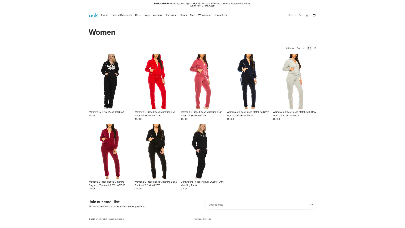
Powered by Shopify (115, 219)
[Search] (300, 15)
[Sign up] (311, 204)
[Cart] (314, 15)
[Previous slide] (139, 81)
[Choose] (127, 104)
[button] (300, 48)
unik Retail (100, 219)
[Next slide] (173, 81)
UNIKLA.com (208, 5)
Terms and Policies (202, 219)
